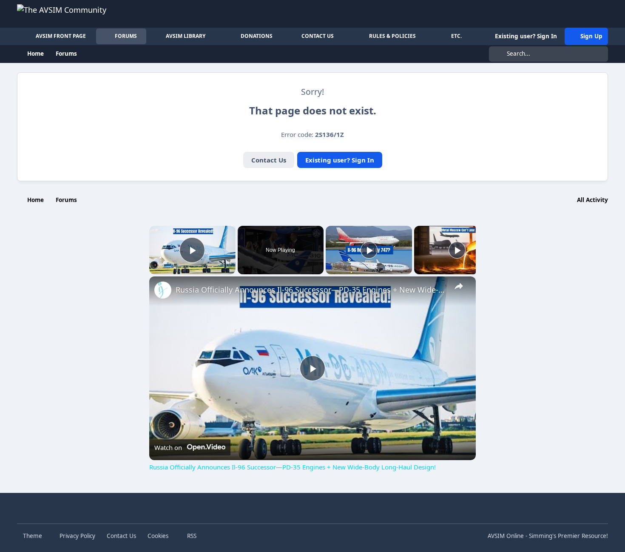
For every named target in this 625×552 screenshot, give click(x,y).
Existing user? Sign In (339, 160)
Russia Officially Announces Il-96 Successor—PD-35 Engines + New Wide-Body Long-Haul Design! (311, 290)
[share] (458, 286)
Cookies (158, 536)
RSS (190, 536)
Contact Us (268, 160)
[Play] (369, 250)
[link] (162, 290)
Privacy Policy (77, 536)
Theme (33, 536)
